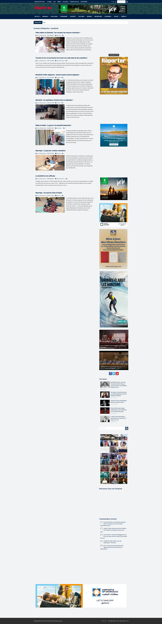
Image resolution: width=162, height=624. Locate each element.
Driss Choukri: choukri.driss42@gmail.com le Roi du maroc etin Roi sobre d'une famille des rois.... (113, 536)
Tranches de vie (74, 1)
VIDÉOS (123, 16)
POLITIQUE (54, 16)
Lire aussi (65, 1)
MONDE (89, 16)
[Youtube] (115, 2)
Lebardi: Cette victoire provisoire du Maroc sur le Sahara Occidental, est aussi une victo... (113, 530)
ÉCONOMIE (63, 16)
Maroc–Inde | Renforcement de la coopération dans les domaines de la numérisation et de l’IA (67, 22)
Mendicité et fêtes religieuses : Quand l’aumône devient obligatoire (57, 75)
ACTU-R (37, 16)
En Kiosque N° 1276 (114, 55)
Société (58, 77)
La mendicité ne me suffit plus (45, 176)
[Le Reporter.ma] (43, 7)
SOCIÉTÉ (72, 16)
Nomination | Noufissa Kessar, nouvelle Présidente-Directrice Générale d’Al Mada (119, 394)
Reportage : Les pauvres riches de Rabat (49, 193)
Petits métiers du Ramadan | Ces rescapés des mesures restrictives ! (58, 33)
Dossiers (58, 35)
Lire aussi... (59, 128)
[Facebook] (112, 2)
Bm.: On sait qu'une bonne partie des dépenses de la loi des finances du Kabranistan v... (111, 547)
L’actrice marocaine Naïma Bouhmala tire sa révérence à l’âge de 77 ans (118, 418)
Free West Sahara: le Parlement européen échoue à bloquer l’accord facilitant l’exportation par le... (113, 523)
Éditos (59, 1)
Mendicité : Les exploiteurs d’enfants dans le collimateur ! (54, 100)
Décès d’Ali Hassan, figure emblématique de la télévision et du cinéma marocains (119, 409)
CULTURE (81, 16)
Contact (49, 1)
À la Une (58, 153)
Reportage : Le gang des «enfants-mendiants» (51, 151)
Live (54, 1)
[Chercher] (127, 1)
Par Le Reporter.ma (41, 35)
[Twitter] (114, 2)
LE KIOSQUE (84, 1)
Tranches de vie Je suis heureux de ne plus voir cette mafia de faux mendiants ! (61, 58)
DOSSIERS (108, 16)
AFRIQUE (45, 16)
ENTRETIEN (98, 16)
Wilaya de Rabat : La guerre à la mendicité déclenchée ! (53, 125)
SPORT (116, 16)
